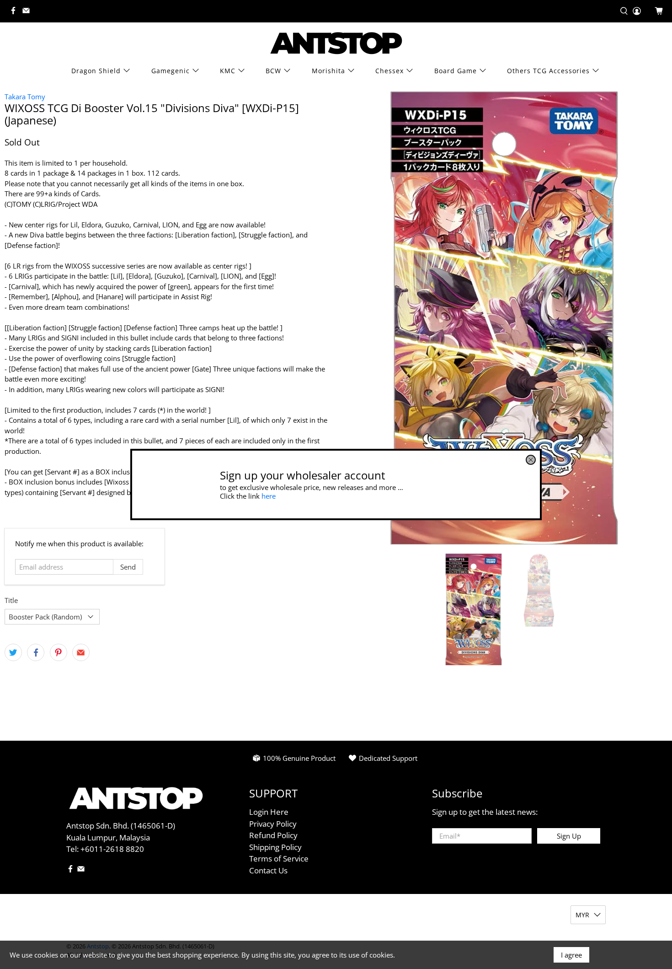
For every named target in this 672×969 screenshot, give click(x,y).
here (268, 495)
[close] (530, 459)
